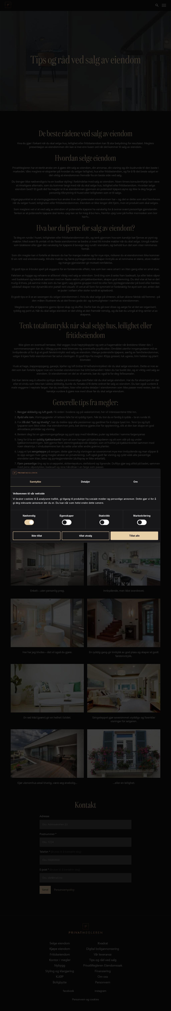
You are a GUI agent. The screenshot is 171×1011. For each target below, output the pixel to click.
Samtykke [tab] (35, 481)
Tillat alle (134, 535)
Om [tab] (135, 481)
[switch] (66, 522)
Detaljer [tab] (85, 481)
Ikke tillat (37, 535)
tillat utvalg (85, 535)
